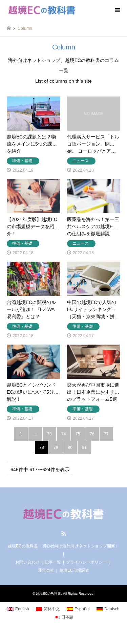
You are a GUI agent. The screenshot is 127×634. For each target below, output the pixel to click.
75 (78, 434)
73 (49, 434)
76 (92, 434)
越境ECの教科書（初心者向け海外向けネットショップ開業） (63, 546)
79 (56, 447)
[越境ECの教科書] (42, 10)
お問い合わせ (27, 562)
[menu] (117, 10)
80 (70, 447)
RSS (63, 533)
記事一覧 (53, 562)
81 (84, 447)
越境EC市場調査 (74, 570)
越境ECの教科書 (48, 593)
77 (106, 434)
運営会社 (46, 570)
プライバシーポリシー (86, 562)
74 (63, 434)
